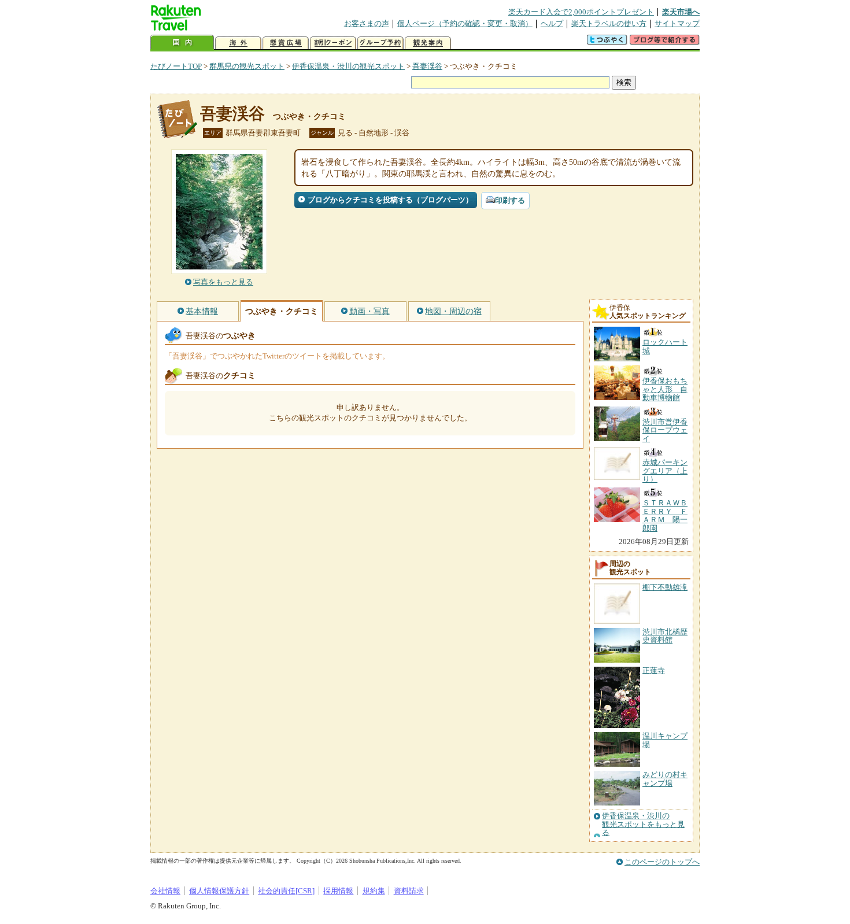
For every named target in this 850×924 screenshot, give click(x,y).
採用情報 (338, 890)
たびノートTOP (176, 66)
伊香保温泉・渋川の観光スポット (348, 66)
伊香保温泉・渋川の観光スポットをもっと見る (643, 824)
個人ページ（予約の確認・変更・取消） (465, 23)
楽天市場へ (681, 12)
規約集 (374, 890)
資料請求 (409, 890)
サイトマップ (677, 23)
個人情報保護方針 (219, 890)
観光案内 (428, 43)
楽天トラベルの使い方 (608, 23)
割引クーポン (333, 43)
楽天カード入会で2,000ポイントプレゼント (581, 12)
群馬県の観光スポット (246, 66)
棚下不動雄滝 (665, 587)
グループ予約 (380, 43)
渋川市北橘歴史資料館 (665, 635)
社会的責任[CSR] (286, 890)
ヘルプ (552, 23)
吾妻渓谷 (427, 66)
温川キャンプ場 (665, 739)
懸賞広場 (286, 43)
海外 (238, 43)
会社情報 (165, 890)
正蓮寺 (653, 670)
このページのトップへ (662, 862)
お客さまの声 (366, 23)
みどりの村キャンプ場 (665, 778)
